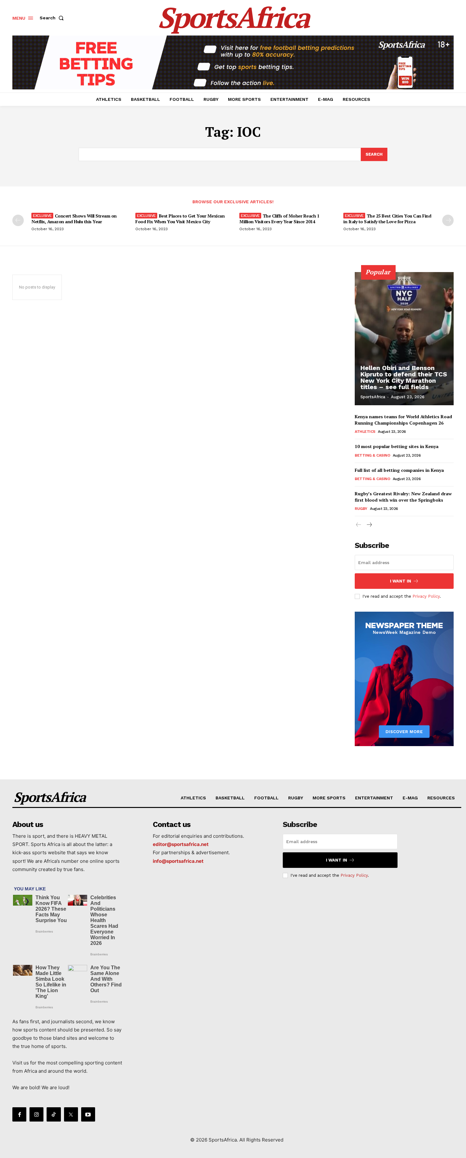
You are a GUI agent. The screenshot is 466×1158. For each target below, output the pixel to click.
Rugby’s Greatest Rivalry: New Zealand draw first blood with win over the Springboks (403, 497)
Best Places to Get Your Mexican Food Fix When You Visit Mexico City (179, 218)
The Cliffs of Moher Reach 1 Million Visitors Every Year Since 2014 (279, 218)
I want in (400, 581)
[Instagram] (36, 1114)
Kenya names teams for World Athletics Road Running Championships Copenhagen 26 (403, 419)
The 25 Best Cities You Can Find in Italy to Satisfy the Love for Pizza (387, 218)
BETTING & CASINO (372, 455)
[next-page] (448, 220)
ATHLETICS (365, 431)
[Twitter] (71, 1114)
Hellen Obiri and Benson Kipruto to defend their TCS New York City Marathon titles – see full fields (403, 377)
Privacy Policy (426, 596)
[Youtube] (88, 1114)
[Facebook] (19, 1114)
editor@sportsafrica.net (181, 844)
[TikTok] (54, 1114)
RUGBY (361, 508)
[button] (53, 17)
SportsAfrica (372, 396)
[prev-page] (18, 220)
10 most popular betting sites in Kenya (396, 446)
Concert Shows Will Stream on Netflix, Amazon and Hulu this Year (74, 218)
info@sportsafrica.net (178, 861)
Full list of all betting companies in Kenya (399, 470)
